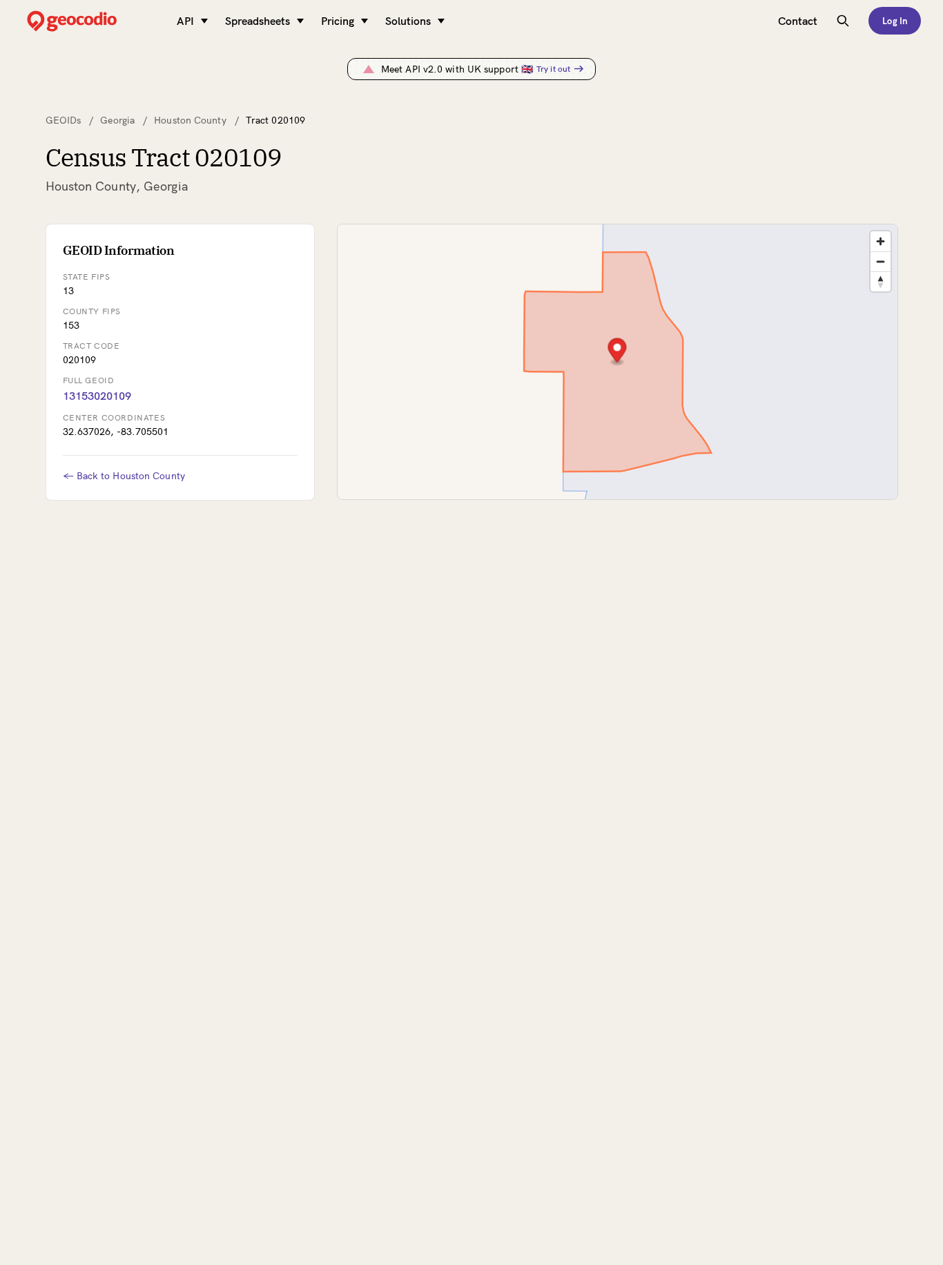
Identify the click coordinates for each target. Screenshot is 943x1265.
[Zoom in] (881, 241)
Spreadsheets (257, 21)
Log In (894, 20)
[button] (616, 352)
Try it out (553, 69)
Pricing (337, 21)
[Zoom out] (881, 261)
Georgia (117, 120)
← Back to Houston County (124, 476)
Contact (797, 21)
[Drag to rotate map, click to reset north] (881, 281)
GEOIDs (63, 120)
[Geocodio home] (92, 21)
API (185, 21)
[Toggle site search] (843, 20)
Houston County (190, 120)
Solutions (408, 21)
